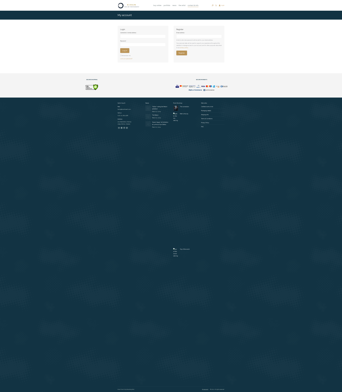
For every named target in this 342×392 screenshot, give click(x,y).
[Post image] (148, 108)
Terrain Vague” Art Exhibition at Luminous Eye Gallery (160, 123)
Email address (183, 32)
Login (222, 5)
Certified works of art (207, 106)
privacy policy (184, 47)
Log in (124, 50)
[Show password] (164, 44)
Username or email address (131, 32)
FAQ (202, 126)
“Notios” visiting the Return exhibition (159, 108)
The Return (155, 115)
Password (126, 41)
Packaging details (206, 110)
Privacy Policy (205, 122)
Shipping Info (205, 114)
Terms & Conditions (207, 118)
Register (181, 53)
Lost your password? (126, 58)
